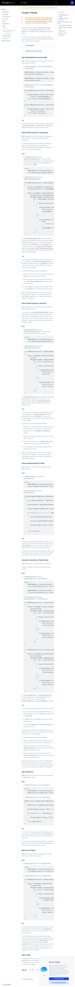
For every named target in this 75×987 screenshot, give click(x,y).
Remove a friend (63, 33)
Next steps (61, 35)
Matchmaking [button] (5, 23)
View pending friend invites (65, 25)
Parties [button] (4, 21)
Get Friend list (62, 31)
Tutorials (3, 9)
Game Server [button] (5, 38)
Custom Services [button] (6, 16)
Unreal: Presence (7, 34)
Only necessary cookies (59, 982)
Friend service (27, 962)
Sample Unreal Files (6, 40)
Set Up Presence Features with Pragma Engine (9, 31)
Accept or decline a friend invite (65, 28)
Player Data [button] (5, 19)
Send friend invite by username (64, 19)
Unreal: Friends (7, 36)
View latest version (52, 7)
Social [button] (3, 26)
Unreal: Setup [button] (5, 12)
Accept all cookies (59, 978)
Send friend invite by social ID (65, 22)
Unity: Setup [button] (5, 14)
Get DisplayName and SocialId (64, 15)
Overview (5, 28)
